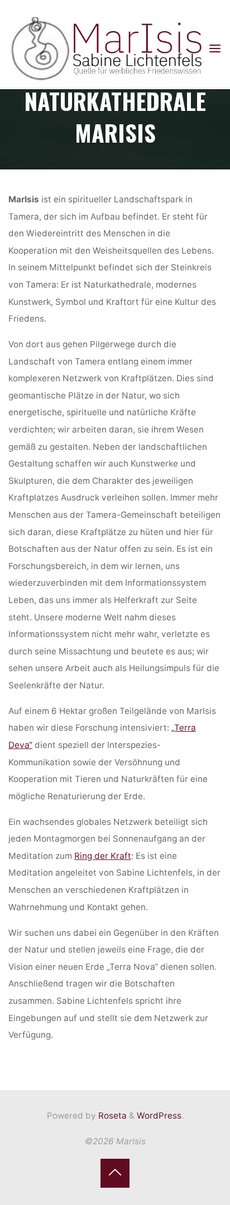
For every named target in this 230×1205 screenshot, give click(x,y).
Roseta (111, 1115)
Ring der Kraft (102, 856)
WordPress (159, 1115)
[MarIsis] (108, 48)
